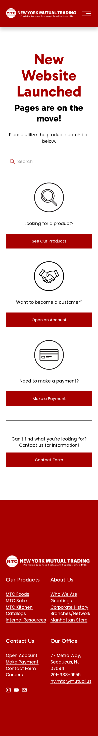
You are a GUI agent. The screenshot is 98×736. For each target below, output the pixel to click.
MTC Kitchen (19, 607)
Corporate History (69, 607)
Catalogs (16, 613)
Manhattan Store (69, 620)
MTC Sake (16, 601)
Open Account (21, 655)
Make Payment (22, 662)
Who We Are (64, 594)
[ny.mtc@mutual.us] (24, 690)
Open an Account (49, 320)
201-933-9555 (66, 675)
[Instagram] (8, 690)
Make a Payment (49, 399)
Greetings (61, 601)
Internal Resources (26, 620)
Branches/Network (70, 613)
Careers (14, 675)
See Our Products (49, 241)
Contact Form (49, 460)
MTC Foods (17, 594)
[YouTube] (16, 690)
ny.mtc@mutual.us (71, 681)
